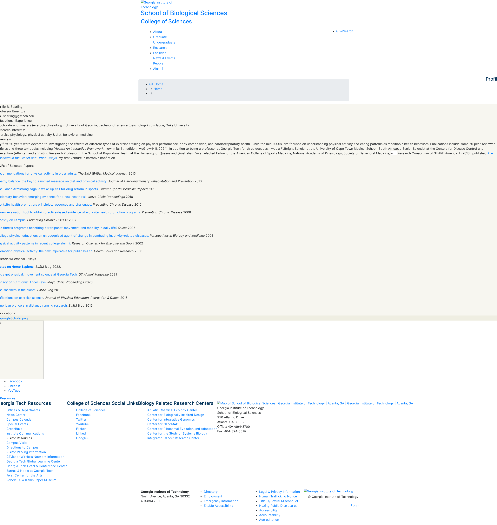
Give (339, 31)
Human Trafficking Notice (278, 496)
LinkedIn (14, 386)
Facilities (159, 53)
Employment (213, 496)
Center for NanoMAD (162, 424)
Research (160, 48)
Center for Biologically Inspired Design (175, 415)
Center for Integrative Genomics (171, 419)
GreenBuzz (14, 429)
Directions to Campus (22, 447)
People (158, 63)
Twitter (81, 419)
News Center (15, 415)
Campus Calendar (19, 419)
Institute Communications (25, 433)
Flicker (81, 429)
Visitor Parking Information (26, 452)
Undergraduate (164, 42)
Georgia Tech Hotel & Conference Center (36, 466)
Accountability (269, 515)
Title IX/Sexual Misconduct (278, 501)
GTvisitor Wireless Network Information (35, 457)
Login (355, 505)
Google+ (82, 438)
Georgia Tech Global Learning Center (33, 461)
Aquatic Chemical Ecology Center (172, 410)
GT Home (156, 84)
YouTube (14, 390)
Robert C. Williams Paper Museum (31, 480)
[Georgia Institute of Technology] (165, 4)
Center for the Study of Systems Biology (177, 433)
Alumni (158, 68)
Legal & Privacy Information (279, 492)
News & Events (164, 58)
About (157, 32)
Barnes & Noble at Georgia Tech (29, 471)
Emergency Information (221, 501)
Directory (211, 492)
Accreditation (269, 520)
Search (348, 31)
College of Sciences (90, 410)
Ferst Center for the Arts (24, 475)
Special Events (17, 424)
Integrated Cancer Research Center (173, 438)
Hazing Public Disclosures (278, 506)
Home (158, 89)
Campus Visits (16, 443)
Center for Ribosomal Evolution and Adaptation (182, 429)
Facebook (15, 381)
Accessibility (268, 510)
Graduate (160, 37)
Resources (7, 398)
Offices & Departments (23, 410)
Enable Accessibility (218, 506)
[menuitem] (280, 491)
